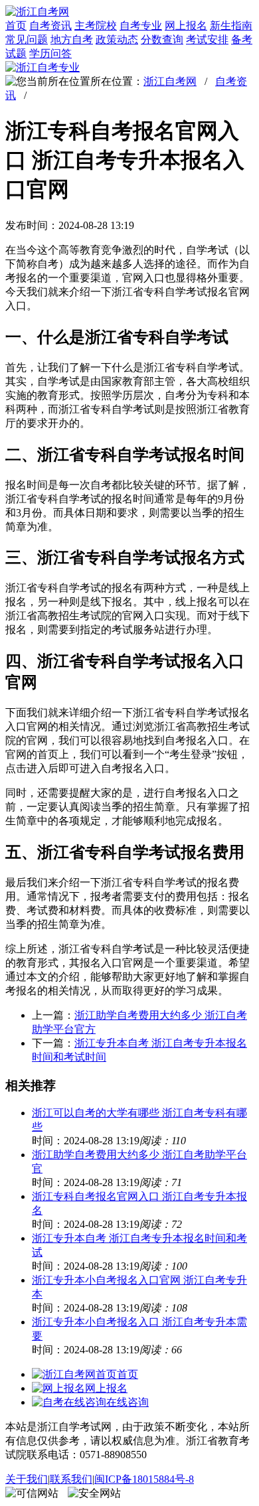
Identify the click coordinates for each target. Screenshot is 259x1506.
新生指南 (231, 25)
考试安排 (207, 39)
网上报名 (186, 25)
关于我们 (26, 1479)
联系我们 (71, 1479)
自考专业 (141, 25)
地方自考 (71, 39)
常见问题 (26, 39)
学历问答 (50, 53)
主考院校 (95, 25)
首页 (16, 25)
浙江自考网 (170, 81)
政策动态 (117, 39)
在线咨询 (127, 1402)
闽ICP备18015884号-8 (144, 1479)
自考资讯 (50, 25)
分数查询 (162, 39)
